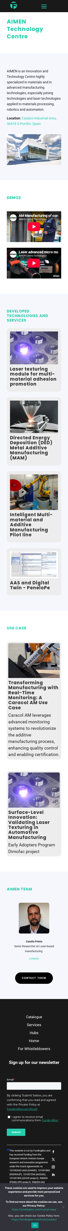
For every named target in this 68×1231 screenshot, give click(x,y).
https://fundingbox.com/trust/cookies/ (34, 1219)
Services (34, 1025)
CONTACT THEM (34, 978)
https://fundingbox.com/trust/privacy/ (34, 1209)
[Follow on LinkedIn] (53, 1175)
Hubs (34, 1033)
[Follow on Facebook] (53, 1152)
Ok (35, 1225)
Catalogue (34, 1017)
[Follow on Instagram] (53, 1167)
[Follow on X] (53, 1159)
